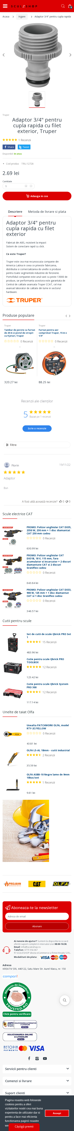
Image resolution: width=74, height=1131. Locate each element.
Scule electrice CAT (18, 514)
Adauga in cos (39, 196)
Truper (6, 114)
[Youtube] (45, 1058)
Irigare (21, 16)
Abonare (37, 926)
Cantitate (7, 181)
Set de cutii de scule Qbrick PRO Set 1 (49, 636)
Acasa (6, 16)
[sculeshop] (24, 6)
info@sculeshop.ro (31, 946)
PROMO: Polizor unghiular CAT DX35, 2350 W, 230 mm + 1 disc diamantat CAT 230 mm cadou (49, 530)
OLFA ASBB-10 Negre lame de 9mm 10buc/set (48, 776)
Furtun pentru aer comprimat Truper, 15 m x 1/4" (53, 332)
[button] (65, 1000)
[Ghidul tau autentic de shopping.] (10, 976)
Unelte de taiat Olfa (18, 712)
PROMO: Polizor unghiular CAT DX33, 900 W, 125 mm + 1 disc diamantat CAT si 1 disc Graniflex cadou (49, 593)
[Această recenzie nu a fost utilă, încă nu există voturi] (67, 501)
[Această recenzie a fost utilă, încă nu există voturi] (60, 501)
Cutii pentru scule (17, 620)
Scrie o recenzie (37, 428)
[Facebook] (29, 1058)
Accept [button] (57, 1113)
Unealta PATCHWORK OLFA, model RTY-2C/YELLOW (48, 727)
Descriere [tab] (15, 211)
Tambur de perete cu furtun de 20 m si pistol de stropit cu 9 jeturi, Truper (19, 332)
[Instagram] (37, 1058)
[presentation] (66, 315)
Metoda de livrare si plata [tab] (47, 211)
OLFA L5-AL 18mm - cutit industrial (48, 750)
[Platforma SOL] (20, 1036)
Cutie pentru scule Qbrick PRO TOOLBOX (45, 661)
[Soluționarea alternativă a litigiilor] (20, 1024)
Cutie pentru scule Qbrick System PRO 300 (47, 686)
